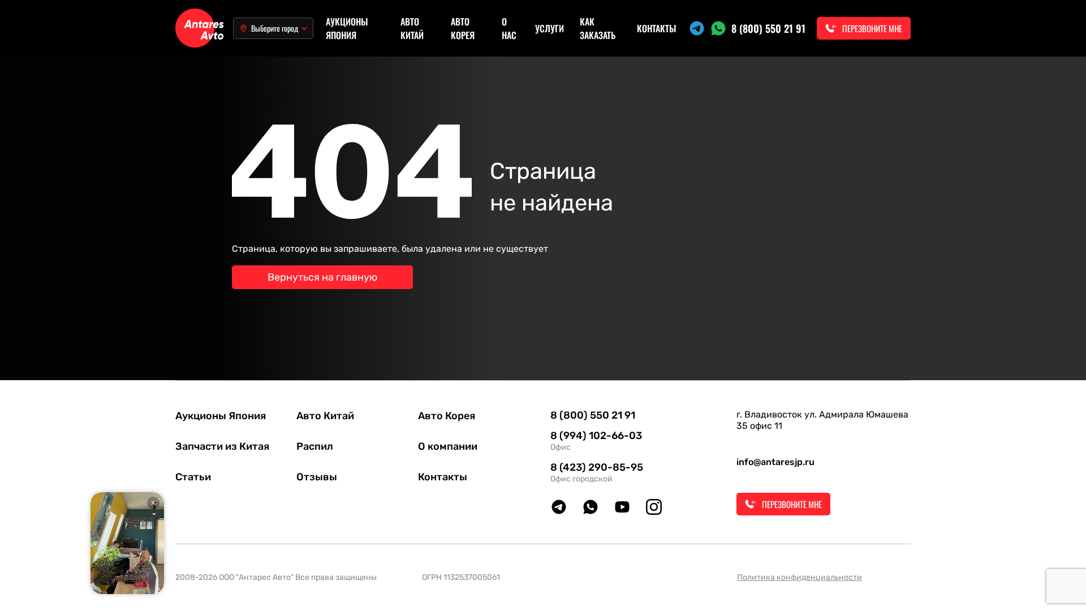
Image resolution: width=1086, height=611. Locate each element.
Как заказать (597, 28)
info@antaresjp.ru (775, 462)
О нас (509, 28)
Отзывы (316, 477)
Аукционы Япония (347, 28)
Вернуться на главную (322, 277)
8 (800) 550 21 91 (768, 28)
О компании (447, 446)
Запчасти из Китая (222, 446)
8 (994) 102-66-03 (596, 435)
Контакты (656, 28)
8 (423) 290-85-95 (596, 467)
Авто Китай (412, 28)
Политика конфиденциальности (799, 577)
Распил (314, 446)
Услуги (549, 28)
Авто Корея (463, 28)
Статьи (193, 477)
